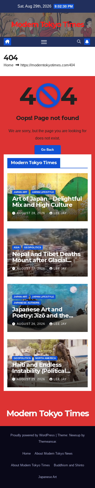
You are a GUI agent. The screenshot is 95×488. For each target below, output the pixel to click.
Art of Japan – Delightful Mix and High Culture (47, 201)
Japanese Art (47, 477)
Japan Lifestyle (43, 192)
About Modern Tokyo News (54, 453)
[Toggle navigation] (44, 42)
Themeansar (47, 441)
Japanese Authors (26, 302)
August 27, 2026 (31, 268)
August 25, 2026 (31, 379)
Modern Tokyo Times (47, 24)
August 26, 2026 (31, 324)
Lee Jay (60, 213)
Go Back (47, 149)
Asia (16, 247)
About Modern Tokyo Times (30, 465)
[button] (79, 42)
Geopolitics (32, 247)
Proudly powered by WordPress (33, 435)
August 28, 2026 (31, 213)
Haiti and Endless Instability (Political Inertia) (39, 370)
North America (45, 358)
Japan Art (20, 192)
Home (8, 65)
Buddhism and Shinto (69, 465)
